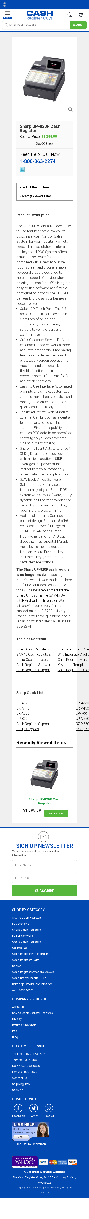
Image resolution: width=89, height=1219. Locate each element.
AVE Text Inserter (22, 990)
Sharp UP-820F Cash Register (44, 801)
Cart (80, 14)
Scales (16, 966)
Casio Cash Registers (32, 660)
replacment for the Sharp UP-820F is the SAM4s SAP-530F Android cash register (42, 595)
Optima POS (20, 948)
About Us (18, 1007)
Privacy (17, 1019)
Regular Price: (30, 136)
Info (14, 1031)
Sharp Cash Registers (32, 649)
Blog (15, 1037)
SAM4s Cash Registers (33, 654)
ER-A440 (23, 708)
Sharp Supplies (27, 729)
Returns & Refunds (24, 1025)
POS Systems (20, 923)
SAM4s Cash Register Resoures (32, 1013)
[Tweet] (22, 171)
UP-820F (23, 719)
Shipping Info (21, 1084)
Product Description (34, 187)
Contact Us (19, 1078)
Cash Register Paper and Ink (30, 954)
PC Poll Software (22, 936)
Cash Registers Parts (25, 960)
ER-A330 (82, 703)
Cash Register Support (33, 670)
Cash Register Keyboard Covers (33, 972)
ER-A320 (23, 703)
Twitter (33, 1115)
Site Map (17, 1090)
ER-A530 (23, 713)
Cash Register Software (34, 665)
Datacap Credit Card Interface (32, 984)
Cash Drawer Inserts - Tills (29, 978)
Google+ (48, 1115)
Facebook (18, 1115)
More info (56, 813)
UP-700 (81, 713)
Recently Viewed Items (35, 196)
